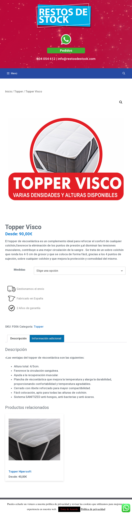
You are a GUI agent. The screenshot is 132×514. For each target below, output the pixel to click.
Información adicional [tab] (46, 338)
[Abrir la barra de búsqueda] (124, 73)
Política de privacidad (93, 509)
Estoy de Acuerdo (69, 509)
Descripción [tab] (18, 338)
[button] (121, 102)
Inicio (8, 91)
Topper (18, 91)
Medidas (19, 269)
